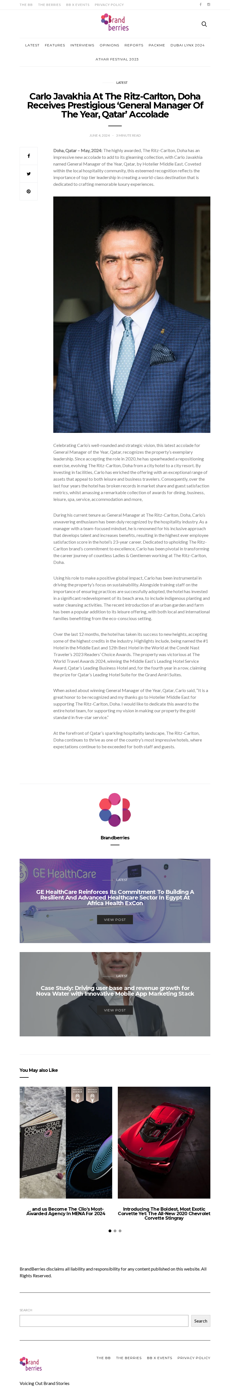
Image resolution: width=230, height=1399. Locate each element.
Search (26, 1310)
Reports (134, 45)
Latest (32, 45)
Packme (157, 45)
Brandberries (115, 837)
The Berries (49, 5)
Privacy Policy (109, 5)
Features (55, 45)
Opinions (109, 45)
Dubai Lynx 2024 (188, 45)
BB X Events (77, 5)
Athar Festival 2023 (117, 59)
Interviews (82, 45)
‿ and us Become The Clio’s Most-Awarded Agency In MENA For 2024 (65, 1211)
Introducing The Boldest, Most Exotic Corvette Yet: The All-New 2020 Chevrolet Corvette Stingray (164, 1213)
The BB (26, 5)
